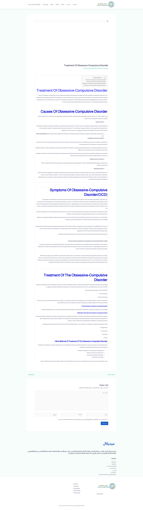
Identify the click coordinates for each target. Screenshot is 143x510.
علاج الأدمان (113, 472)
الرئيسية (75, 4)
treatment (99, 68)
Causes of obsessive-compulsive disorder (96, 81)
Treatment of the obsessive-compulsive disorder (95, 85)
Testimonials (76, 492)
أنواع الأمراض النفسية (111, 466)
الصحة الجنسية (113, 468)
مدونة (51, 4)
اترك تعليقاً (105, 68)
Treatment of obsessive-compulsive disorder (95, 79)
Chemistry (76, 486)
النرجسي (114, 470)
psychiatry (94, 68)
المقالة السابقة (112, 374)
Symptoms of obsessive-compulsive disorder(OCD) (94, 83)
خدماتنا (62, 4)
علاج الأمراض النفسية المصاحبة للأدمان (107, 474)
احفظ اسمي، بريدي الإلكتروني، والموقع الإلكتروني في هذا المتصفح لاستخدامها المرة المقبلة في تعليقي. (82, 419)
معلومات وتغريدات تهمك (34, 4)
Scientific (75, 484)
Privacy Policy (76, 490)
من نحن (68, 4)
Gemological (76, 488)
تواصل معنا (45, 4)
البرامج (57, 4)
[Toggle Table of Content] (104, 77)
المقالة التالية (30, 374)
